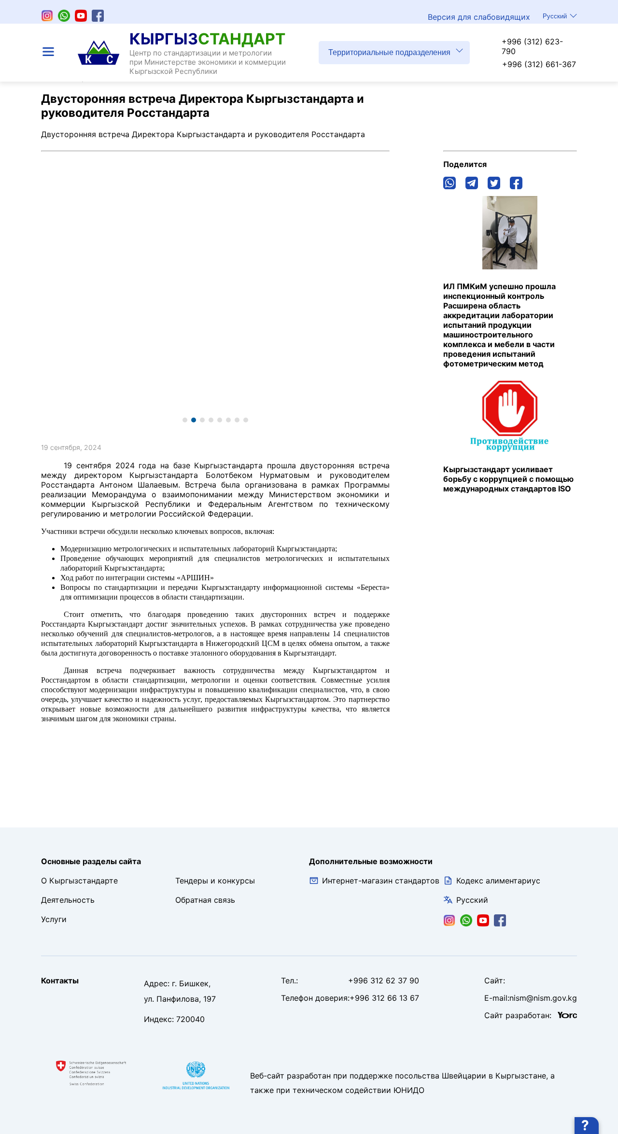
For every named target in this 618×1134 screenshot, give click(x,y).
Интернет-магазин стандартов (380, 880)
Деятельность (68, 900)
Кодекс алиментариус (498, 880)
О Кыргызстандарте (79, 880)
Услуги (54, 919)
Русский (555, 16)
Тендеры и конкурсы (215, 880)
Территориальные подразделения (389, 52)
